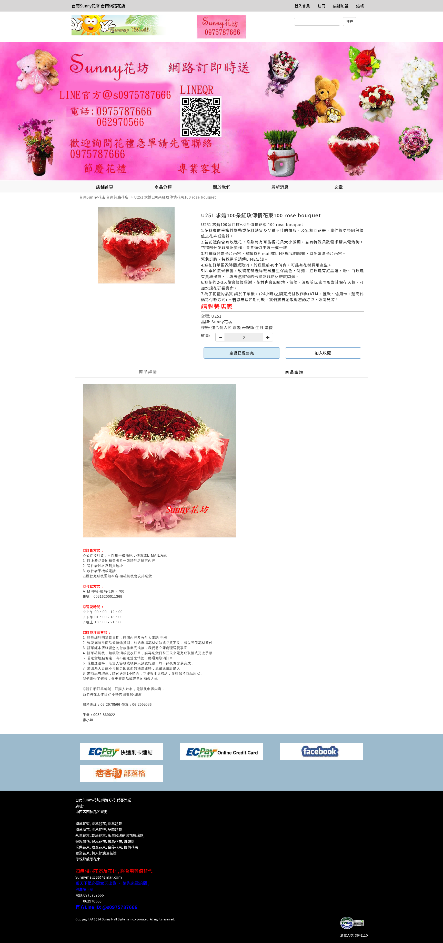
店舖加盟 (340, 5)
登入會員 (302, 5)
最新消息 (280, 187)
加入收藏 (323, 353)
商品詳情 (148, 371)
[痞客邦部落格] (121, 772)
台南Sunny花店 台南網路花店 (98, 6)
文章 (338, 187)
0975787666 (93, 895)
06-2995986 (142, 704)
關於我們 (221, 187)
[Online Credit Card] (221, 751)
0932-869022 (104, 715)
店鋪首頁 (104, 187)
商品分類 (163, 187)
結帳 (360, 5)
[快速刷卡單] (121, 751)
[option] (221, 111)
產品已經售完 (241, 353)
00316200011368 (108, 596)
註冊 (321, 5)
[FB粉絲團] (321, 751)
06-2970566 (110, 704)
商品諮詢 (294, 372)
